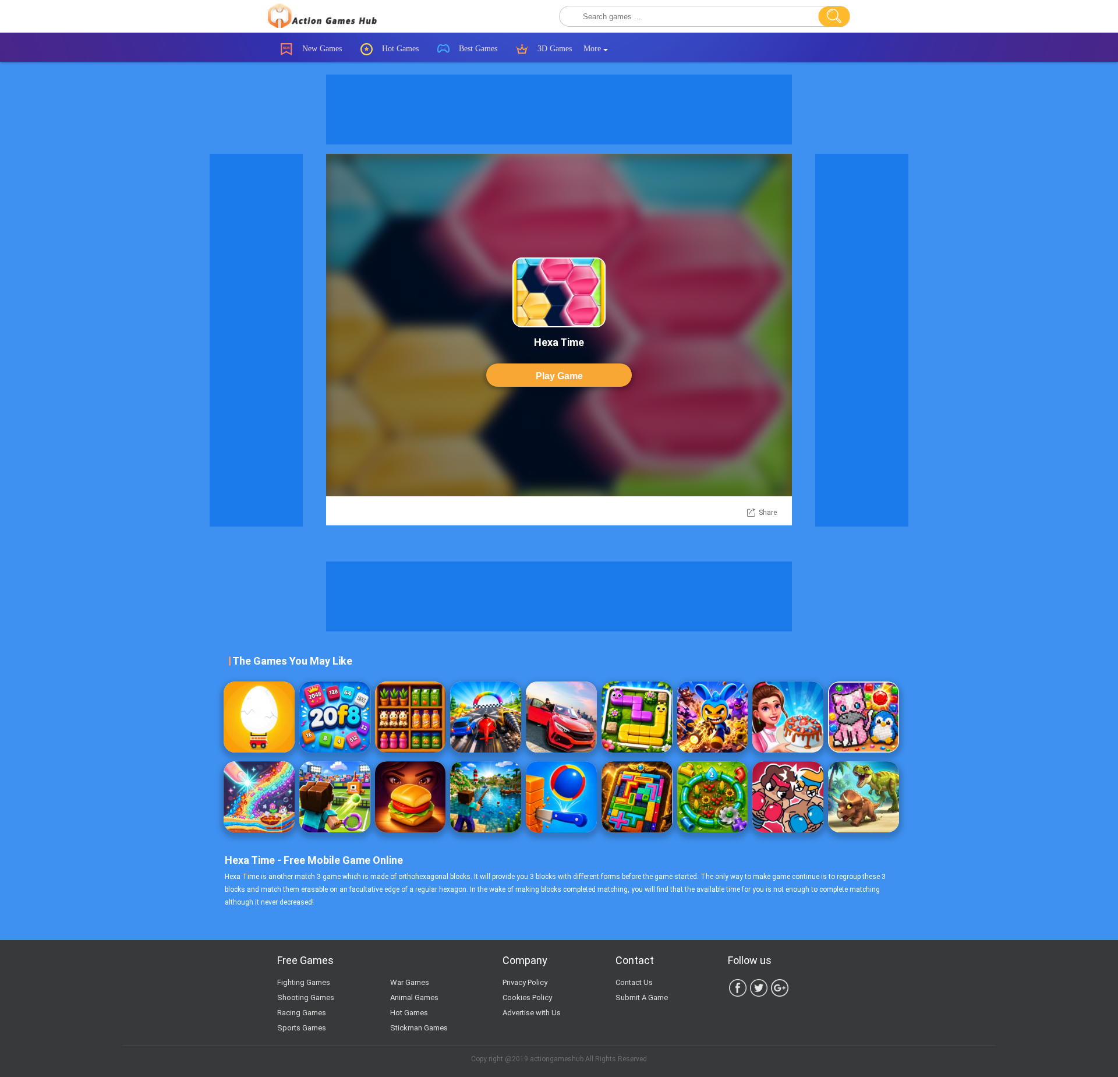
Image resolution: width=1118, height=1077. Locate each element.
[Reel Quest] (485, 796)
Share (768, 513)
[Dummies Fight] (787, 796)
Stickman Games (419, 1027)
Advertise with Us (532, 1012)
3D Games (553, 48)
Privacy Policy (525, 982)
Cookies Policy (527, 997)
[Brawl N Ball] (712, 717)
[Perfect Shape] (485, 717)
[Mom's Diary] (787, 717)
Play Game (559, 376)
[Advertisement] (559, 109)
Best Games (477, 48)
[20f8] (334, 717)
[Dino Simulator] (863, 796)
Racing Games (301, 1012)
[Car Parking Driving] (561, 717)
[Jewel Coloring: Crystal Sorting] (863, 717)
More (593, 48)
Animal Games (414, 997)
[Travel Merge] (410, 796)
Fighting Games (303, 982)
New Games (321, 48)
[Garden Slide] (637, 717)
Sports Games (301, 1027)
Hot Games (399, 48)
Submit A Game (641, 997)
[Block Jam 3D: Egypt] (637, 796)
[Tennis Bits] (334, 796)
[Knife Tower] (561, 796)
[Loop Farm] (712, 796)
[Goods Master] (410, 717)
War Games (409, 982)
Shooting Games (305, 997)
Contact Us (634, 982)
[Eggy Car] (259, 717)
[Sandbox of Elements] (259, 796)
